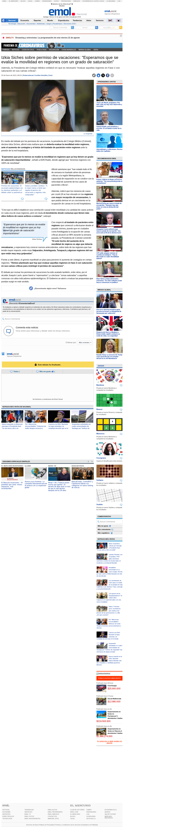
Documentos (31, 24)
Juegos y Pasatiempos (54, 24)
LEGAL (72, 818)
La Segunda (111, 1)
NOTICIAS (5, 809)
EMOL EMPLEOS (53, 814)
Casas (101, 1)
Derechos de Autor (32, 825)
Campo (37, 1)
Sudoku (99, 504)
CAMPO (89, 809)
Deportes (37, 20)
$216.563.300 (103, 721)
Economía (25, 20)
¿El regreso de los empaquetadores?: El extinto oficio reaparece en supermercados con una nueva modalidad (109, 598)
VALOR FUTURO (110, 814)
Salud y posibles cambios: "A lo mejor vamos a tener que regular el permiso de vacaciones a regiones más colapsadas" (36, 190)
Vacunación (54, 50)
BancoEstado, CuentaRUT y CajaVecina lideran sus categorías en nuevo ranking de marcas (82, 484)
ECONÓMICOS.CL (111, 809)
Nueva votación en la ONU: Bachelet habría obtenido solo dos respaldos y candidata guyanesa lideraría (109, 661)
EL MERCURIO (75, 814)
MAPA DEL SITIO (53, 818)
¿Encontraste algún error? (50, 288)
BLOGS (72, 816)
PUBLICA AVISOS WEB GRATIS (109, 678)
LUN (87, 814)
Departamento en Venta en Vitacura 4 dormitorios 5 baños (115, 731)
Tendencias (77, 20)
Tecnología (12, 24)
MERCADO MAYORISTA (109, 817)
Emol (4, 1)
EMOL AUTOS (52, 809)
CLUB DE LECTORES (77, 809)
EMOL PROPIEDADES (55, 812)
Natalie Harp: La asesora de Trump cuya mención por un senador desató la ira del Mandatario (109, 356)
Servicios (99, 20)
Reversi (99, 409)
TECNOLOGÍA (7, 818)
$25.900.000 (114, 688)
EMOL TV (27, 814)
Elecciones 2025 (70, 24)
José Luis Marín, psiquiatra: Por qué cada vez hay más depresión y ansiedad (109, 104)
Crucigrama (101, 458)
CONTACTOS (52, 816)
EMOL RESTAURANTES (32, 818)
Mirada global (85, 50)
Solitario (99, 480)
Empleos (76, 1)
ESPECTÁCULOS (8, 816)
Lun (119, 1)
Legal (30, 1)
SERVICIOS (28, 812)
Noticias (15, 50)
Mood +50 (52, 466)
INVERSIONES (91, 812)
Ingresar (108, 14)
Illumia (28, 466)
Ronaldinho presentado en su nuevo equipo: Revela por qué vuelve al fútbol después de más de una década (109, 572)
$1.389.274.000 (104, 736)
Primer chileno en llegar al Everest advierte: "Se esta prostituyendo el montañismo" (109, 181)
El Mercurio (13, 1)
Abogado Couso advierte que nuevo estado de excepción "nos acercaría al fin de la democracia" (108, 231)
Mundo (50, 20)
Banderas (100, 385)
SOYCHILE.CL (91, 818)
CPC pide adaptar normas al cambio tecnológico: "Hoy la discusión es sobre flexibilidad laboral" (107, 255)
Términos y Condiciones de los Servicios (68, 825)
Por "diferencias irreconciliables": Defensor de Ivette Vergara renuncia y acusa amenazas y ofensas (109, 624)
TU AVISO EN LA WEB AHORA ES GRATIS (109, 742)
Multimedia (41, 24)
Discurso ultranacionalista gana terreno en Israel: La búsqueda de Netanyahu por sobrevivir (108, 311)
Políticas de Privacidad (46, 825)
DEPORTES (6, 814)
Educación (21, 24)
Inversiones (46, 1)
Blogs (23, 1)
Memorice (100, 434)
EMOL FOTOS (29, 816)
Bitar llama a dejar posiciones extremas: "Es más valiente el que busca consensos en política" (109, 280)
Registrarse (116, 14)
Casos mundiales (69, 50)
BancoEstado (78, 466)
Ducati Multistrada (114, 699)
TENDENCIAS (29, 809)
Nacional (12, 20)
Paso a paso (41, 50)
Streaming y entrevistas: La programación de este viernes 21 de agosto (47, 38)
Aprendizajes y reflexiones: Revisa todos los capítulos (109, 150)
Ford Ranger (112, 686)
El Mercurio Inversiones (12, 466)
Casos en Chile (28, 50)
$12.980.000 (114, 701)
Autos (56, 1)
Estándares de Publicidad (90, 825)
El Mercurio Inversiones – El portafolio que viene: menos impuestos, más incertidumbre (12, 485)
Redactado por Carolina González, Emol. (38, 75)
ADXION (107, 812)
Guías (96, 50)
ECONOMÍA (6, 812)
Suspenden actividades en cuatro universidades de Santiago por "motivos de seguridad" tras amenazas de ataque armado (82, 428)
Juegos (101, 366)
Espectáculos (63, 20)
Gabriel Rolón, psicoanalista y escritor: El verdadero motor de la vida (108, 128)
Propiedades (66, 1)
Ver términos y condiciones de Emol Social (48, 399)
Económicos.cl (88, 1)
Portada (6, 50)
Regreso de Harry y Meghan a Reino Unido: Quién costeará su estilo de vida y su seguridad (108, 334)
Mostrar (62, 6)
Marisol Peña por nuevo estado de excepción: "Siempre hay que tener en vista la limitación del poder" (109, 206)
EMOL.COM (74, 812)
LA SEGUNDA (90, 816)
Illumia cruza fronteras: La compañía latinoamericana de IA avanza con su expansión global (36, 484)
